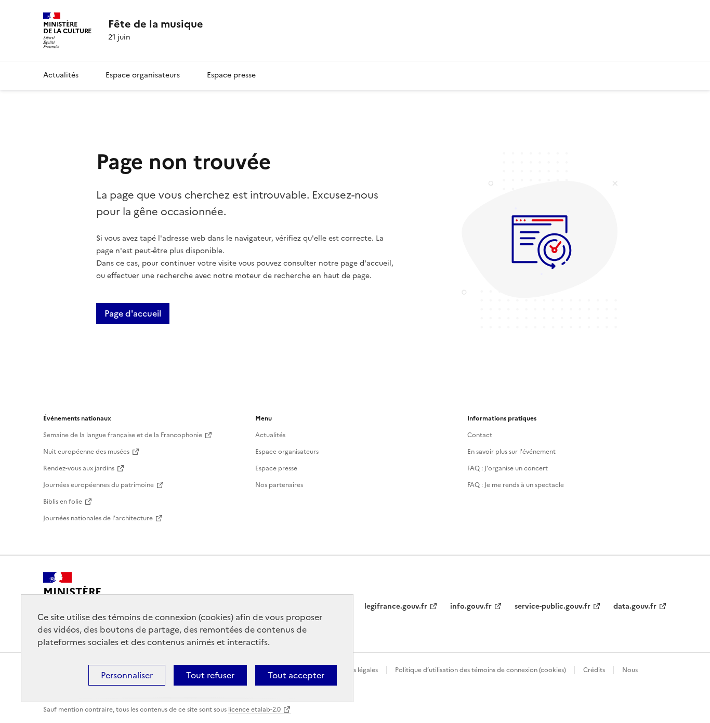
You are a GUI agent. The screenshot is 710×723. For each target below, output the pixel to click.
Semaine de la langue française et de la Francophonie (122, 435)
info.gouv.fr (471, 606)
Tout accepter (296, 675)
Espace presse (231, 75)
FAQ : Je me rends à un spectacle (515, 485)
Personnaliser (127, 675)
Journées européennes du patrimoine (98, 485)
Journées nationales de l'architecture (98, 518)
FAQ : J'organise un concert (507, 468)
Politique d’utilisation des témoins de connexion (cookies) (480, 670)
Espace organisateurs (143, 75)
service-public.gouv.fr (552, 606)
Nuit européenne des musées (86, 451)
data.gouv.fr (634, 606)
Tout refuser (210, 675)
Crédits (594, 670)
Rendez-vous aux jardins (78, 468)
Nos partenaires (279, 485)
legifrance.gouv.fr (395, 606)
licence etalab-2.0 (254, 709)
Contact (479, 435)
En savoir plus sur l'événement (511, 451)
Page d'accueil (132, 313)
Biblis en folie (62, 501)
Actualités (60, 75)
